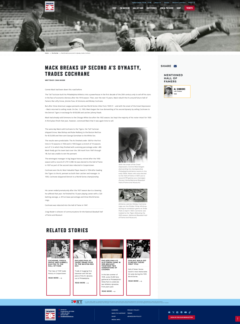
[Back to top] (237, 319)
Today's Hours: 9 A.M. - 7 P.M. (142, 2)
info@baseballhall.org (67, 316)
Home (47, 53)
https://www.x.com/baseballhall (173, 312)
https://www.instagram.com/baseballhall (181, 312)
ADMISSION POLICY (134, 316)
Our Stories (152, 8)
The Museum (125, 8)
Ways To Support (119, 313)
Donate (166, 2)
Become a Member (179, 2)
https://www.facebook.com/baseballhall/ (177, 312)
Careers (115, 310)
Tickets (189, 8)
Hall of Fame (138, 8)
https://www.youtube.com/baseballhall (185, 312)
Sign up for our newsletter (182, 317)
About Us (157, 2)
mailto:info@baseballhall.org (169, 312)
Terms (129, 313)
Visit (114, 8)
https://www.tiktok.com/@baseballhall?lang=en (190, 312)
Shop (179, 8)
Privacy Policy (133, 310)
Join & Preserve (166, 8)
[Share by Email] (175, 66)
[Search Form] (190, 3)
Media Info (116, 319)
